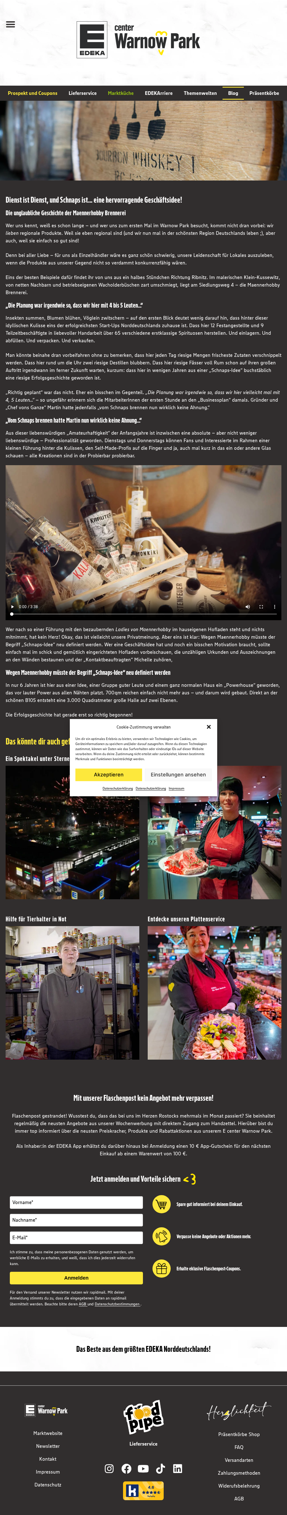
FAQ (239, 1447)
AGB (83, 1303)
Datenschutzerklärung (118, 788)
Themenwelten (200, 93)
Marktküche (121, 93)
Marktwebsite (48, 1433)
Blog (233, 93)
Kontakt (47, 1459)
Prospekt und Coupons (32, 93)
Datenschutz (47, 1485)
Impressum (176, 788)
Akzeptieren (109, 775)
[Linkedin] (178, 1469)
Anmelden (76, 1278)
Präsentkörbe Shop (239, 1434)
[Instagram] (109, 1469)
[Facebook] (126, 1469)
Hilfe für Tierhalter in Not (36, 919)
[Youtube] (143, 1469)
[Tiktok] (161, 1469)
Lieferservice (83, 93)
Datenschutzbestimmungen (117, 1303)
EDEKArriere (159, 93)
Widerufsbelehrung (239, 1486)
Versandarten (239, 1460)
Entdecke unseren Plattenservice (186, 919)
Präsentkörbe (264, 93)
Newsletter (48, 1446)
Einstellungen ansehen (178, 775)
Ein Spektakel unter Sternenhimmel (48, 759)
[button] (209, 727)
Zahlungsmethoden (239, 1473)
